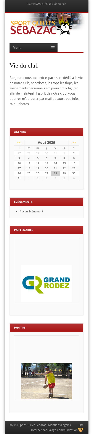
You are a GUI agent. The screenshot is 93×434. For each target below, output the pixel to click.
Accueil (40, 3)
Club (48, 3)
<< (19, 142)
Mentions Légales (59, 425)
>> (74, 142)
